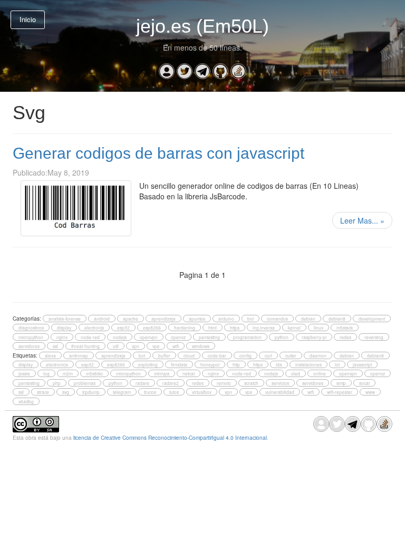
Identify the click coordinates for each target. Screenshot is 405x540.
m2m (68, 373)
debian (308, 318)
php (57, 383)
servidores (29, 346)
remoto (224, 383)
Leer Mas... (362, 220)
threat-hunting (85, 346)
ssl (55, 346)
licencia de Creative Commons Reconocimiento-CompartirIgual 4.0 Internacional (170, 437)
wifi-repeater (339, 392)
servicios (280, 383)
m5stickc (94, 373)
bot (250, 318)
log (46, 373)
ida (279, 364)
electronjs (94, 327)
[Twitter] (184, 71)
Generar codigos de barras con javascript (158, 153)
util (116, 346)
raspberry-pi (314, 337)
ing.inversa (264, 327)
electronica (57, 364)
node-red (90, 337)
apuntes (197, 318)
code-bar (217, 355)
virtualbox (201, 392)
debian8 (337, 318)
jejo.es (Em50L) (202, 26)
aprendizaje (163, 318)
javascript (362, 364)
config (245, 355)
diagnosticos (31, 327)
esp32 (123, 327)
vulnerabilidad (279, 392)
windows (200, 346)
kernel (294, 327)
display (64, 327)
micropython (30, 337)
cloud (189, 355)
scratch (251, 383)
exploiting (148, 364)
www (370, 392)
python (281, 337)
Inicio (28, 19)
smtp (341, 383)
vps (155, 346)
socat (364, 383)
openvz (178, 337)
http (236, 364)
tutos (174, 392)
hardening (184, 327)
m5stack (344, 327)
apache (130, 318)
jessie (24, 373)
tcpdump (91, 392)
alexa (50, 355)
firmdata (179, 364)
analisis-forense (65, 318)
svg (65, 392)
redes (345, 337)
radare (142, 383)
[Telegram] (202, 71)
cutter (290, 355)
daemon (318, 355)
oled (295, 373)
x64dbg (26, 401)
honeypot (209, 364)
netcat (188, 373)
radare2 (170, 383)
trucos (150, 392)
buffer (164, 355)
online (319, 373)
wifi (175, 346)
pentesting (209, 337)
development (372, 318)
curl (268, 355)
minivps (161, 373)
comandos (277, 318)
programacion (247, 337)
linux (318, 327)
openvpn (149, 337)
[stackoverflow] (238, 71)
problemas (84, 383)
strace (43, 392)
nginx (62, 337)
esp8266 (152, 327)
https (234, 327)
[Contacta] (167, 71)
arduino (226, 318)
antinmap (78, 355)
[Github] (220, 71)
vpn (135, 346)
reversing (373, 337)
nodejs (120, 337)
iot (337, 364)
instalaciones (308, 364)
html (212, 327)
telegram (122, 392)
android (102, 318)
